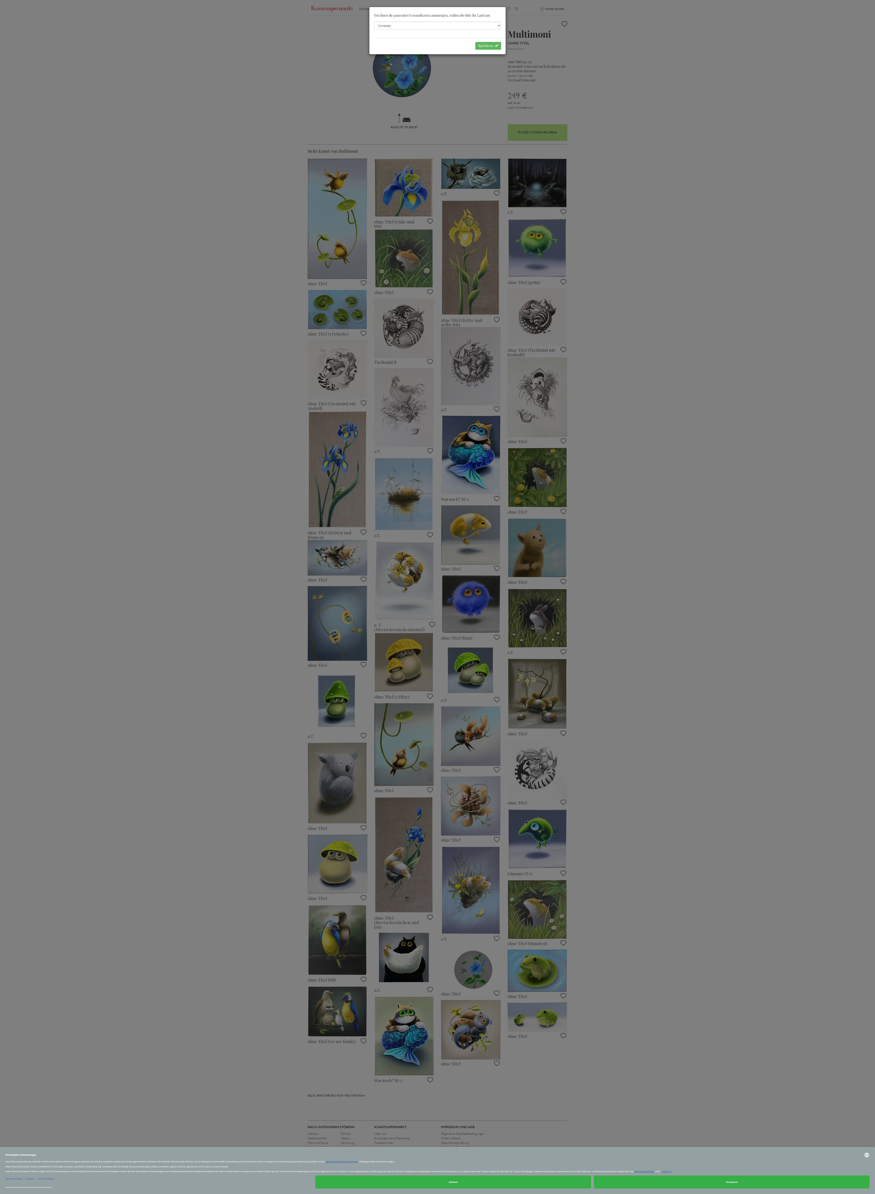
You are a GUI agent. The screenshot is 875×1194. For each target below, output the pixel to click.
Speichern (486, 46)
